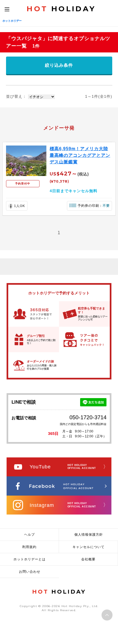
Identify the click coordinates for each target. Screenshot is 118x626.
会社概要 (88, 559)
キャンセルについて (88, 547)
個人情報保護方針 (88, 534)
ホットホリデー (12, 20)
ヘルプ (29, 534)
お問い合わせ (29, 572)
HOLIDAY (61, 8)
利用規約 (29, 547)
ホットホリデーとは (29, 559)
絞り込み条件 (59, 65)
